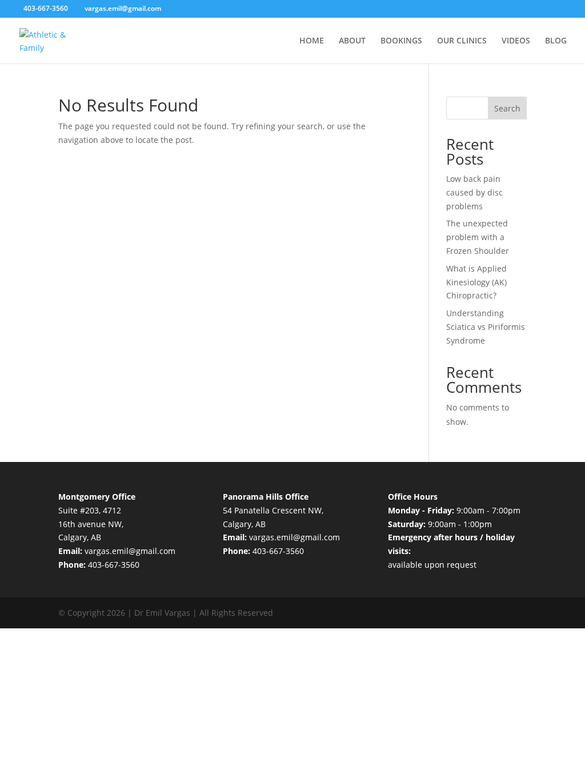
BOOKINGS (401, 41)
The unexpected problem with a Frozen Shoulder (477, 237)
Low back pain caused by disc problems (474, 192)
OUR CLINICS (462, 41)
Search (507, 108)
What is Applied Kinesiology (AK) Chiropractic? (476, 282)
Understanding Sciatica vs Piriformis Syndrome (485, 327)
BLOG (556, 41)
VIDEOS (516, 41)
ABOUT (352, 41)
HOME (311, 41)
